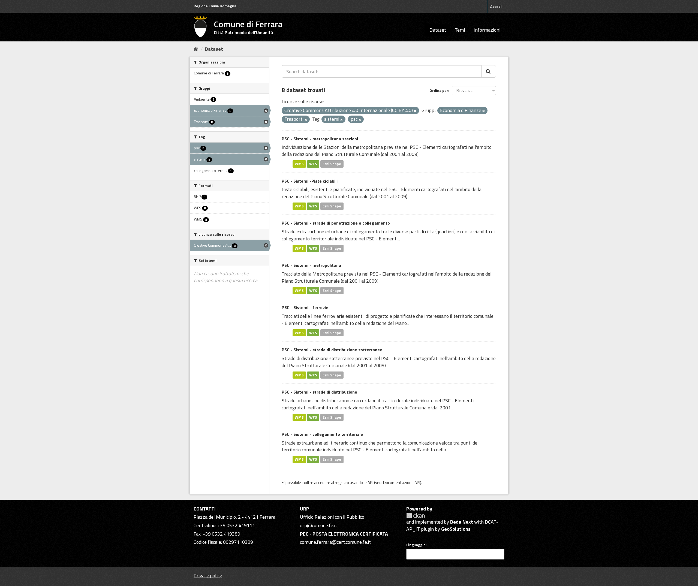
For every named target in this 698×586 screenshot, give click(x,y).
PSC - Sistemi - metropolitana (311, 265)
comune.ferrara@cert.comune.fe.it (335, 542)
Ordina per (438, 90)
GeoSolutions (456, 529)
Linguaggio (416, 545)
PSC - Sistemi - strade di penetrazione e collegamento (336, 223)
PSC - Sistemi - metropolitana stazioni (320, 138)
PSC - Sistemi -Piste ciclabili (310, 181)
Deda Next (461, 521)
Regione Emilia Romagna (215, 6)
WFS (313, 164)
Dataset (437, 30)
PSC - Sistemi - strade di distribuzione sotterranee (332, 349)
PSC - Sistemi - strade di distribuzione (319, 392)
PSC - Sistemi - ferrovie (305, 307)
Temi (460, 30)
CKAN (415, 515)
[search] (488, 71)
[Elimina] (415, 111)
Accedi (496, 6)
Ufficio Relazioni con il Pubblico (332, 517)
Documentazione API (401, 482)
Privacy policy (208, 575)
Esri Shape (332, 164)
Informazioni (487, 30)
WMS (299, 164)
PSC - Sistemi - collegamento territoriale (322, 434)
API (370, 482)
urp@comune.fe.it (318, 525)
